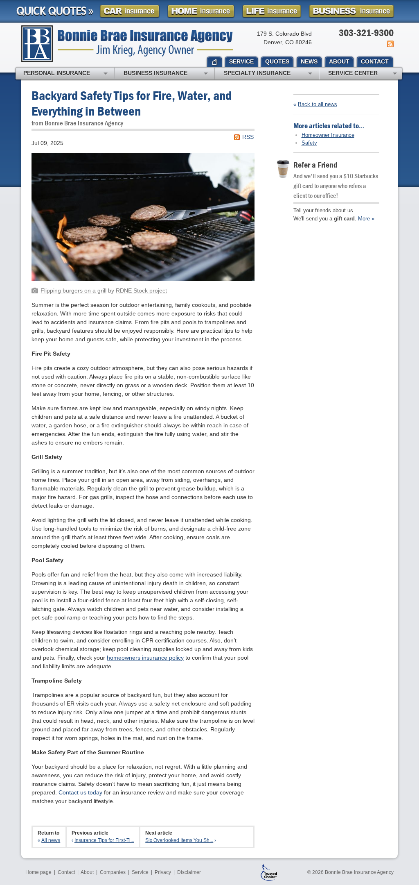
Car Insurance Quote (129, 11)
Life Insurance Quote (272, 11)
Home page (38, 872)
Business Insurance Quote (351, 11)
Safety (309, 143)
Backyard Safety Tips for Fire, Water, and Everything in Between (132, 103)
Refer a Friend (315, 164)
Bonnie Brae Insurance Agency (127, 43)
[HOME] (214, 62)
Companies (113, 872)
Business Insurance (155, 73)
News (390, 44)
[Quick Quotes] (54, 11)
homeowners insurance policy (145, 657)
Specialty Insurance (257, 73)
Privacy (163, 872)
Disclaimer (189, 872)
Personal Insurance (56, 73)
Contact (66, 872)
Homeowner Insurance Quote (201, 11)
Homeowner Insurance (328, 135)
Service (140, 872)
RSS (248, 137)
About (87, 872)
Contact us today (80, 792)
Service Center (353, 73)
